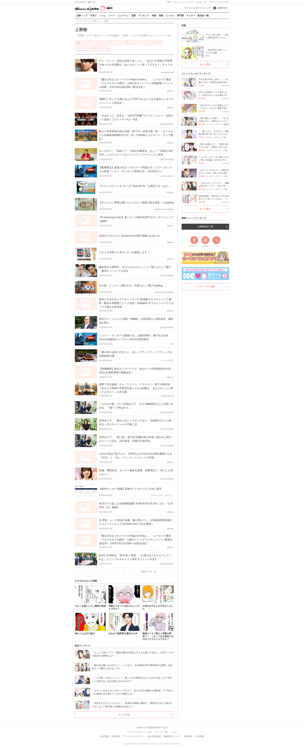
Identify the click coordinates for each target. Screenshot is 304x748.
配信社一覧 (203, 15)
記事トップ (82, 15)
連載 (161, 15)
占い (205, 2)
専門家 (180, 15)
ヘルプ (173, 732)
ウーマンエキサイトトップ (197, 8)
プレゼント (213, 2)
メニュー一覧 (223, 2)
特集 (154, 15)
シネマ (99, 42)
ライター (190, 15)
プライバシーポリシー (134, 736)
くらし (175, 2)
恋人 (128, 42)
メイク (138, 42)
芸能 (78, 42)
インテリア (81, 48)
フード (111, 15)
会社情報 (104, 736)
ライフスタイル (153, 42)
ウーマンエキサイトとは (139, 732)
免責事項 (188, 736)
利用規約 (115, 736)
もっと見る (124, 714)
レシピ (182, 2)
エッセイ (170, 15)
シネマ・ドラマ (114, 42)
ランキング (143, 15)
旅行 (94, 48)
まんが (199, 2)
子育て (168, 2)
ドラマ (88, 42)
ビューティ (191, 2)
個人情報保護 (154, 736)
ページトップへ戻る (205, 286)
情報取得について (172, 736)
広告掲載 (199, 736)
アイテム (104, 48)
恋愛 (133, 15)
